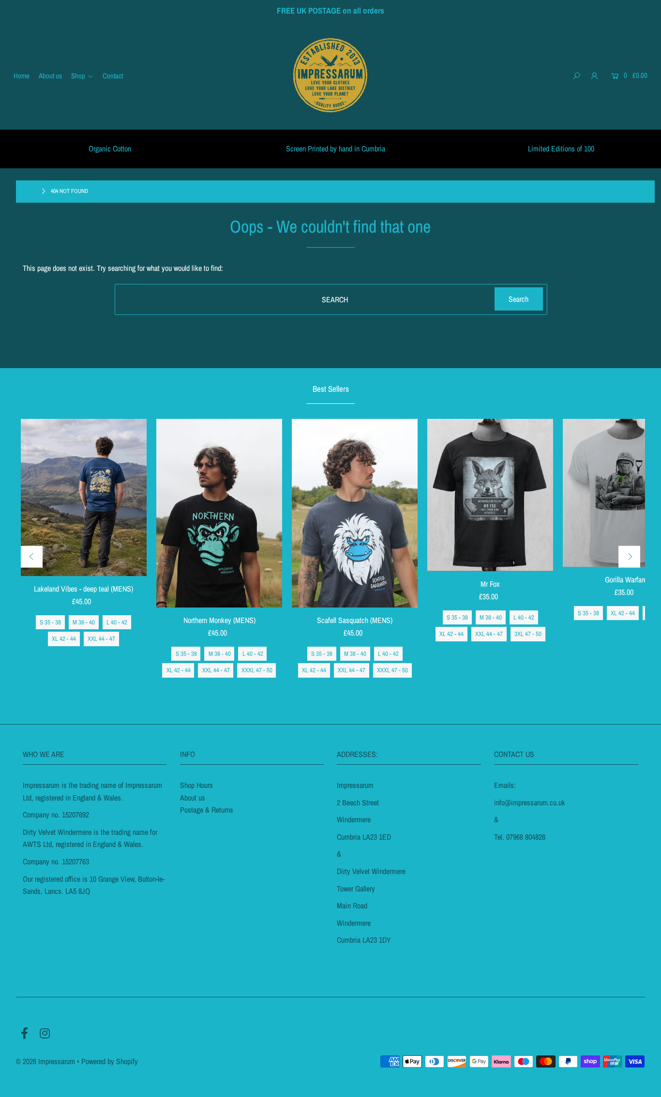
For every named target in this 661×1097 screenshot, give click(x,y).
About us (192, 797)
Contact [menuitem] (113, 76)
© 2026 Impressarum (45, 1061)
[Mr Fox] (490, 495)
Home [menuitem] (22, 76)
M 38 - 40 (84, 622)
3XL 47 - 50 (527, 634)
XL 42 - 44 (64, 639)
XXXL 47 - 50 (256, 670)
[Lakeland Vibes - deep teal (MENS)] (84, 497)
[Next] (629, 556)
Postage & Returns (206, 809)
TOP (644, 1086)
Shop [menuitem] (78, 76)
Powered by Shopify (109, 1061)
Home (28, 191)
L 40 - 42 (116, 622)
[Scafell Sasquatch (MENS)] (355, 513)
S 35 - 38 (50, 622)
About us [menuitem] (50, 76)
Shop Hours (196, 785)
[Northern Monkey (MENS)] (219, 513)
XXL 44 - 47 (101, 639)
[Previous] (32, 556)
